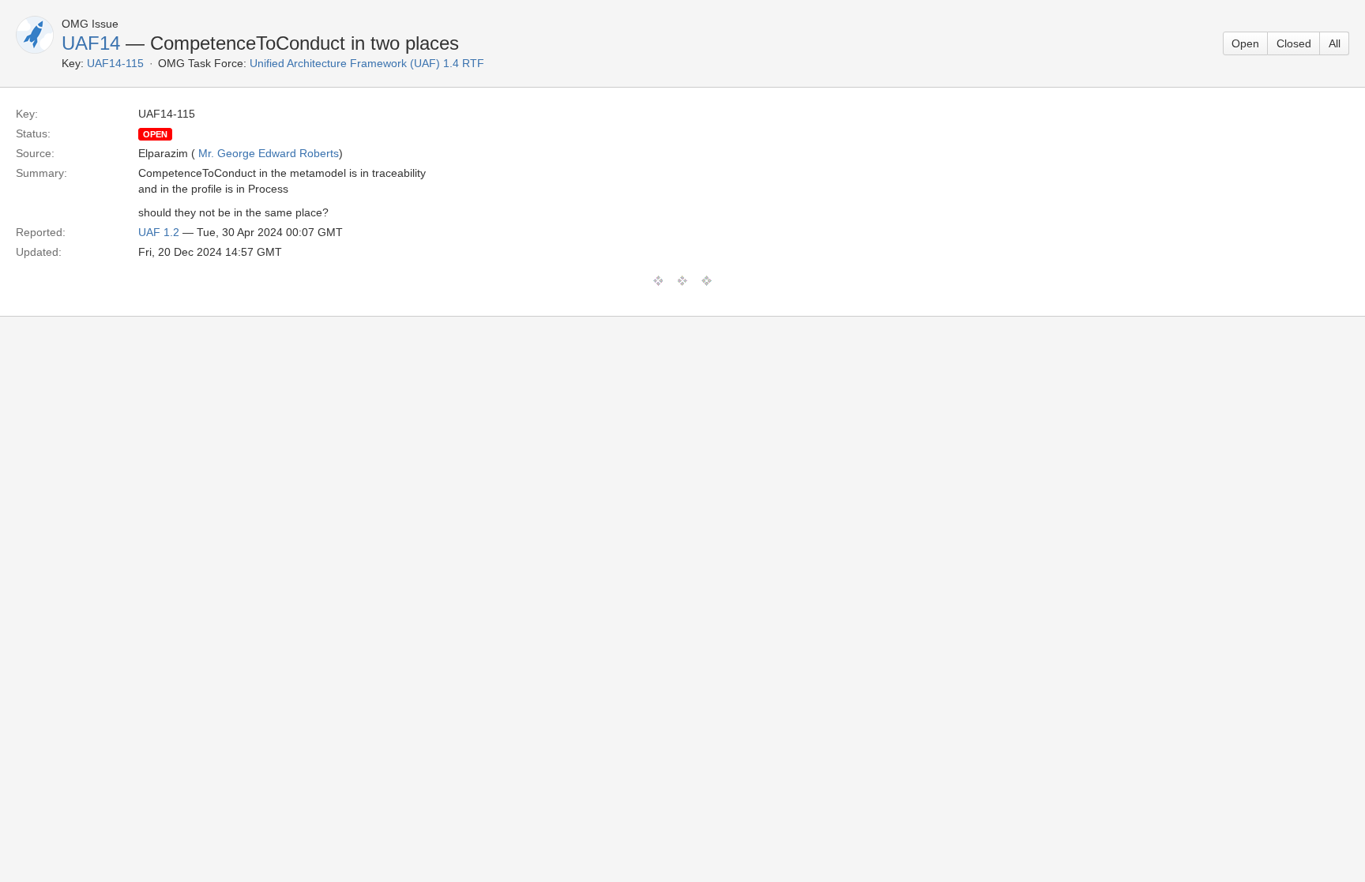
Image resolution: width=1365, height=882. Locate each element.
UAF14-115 (115, 63)
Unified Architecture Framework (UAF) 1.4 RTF (367, 63)
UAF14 (91, 43)
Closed (1294, 43)
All (1335, 43)
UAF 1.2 (158, 232)
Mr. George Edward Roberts (268, 153)
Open (1245, 43)
